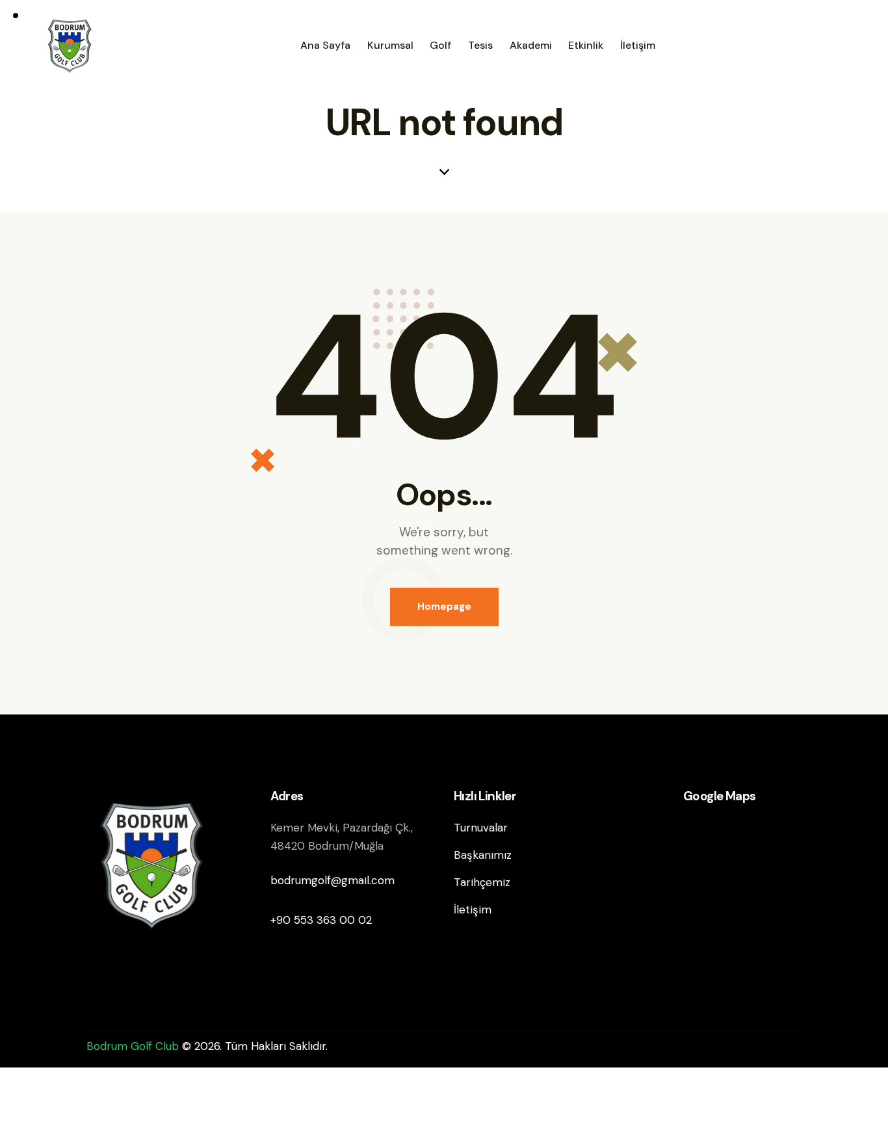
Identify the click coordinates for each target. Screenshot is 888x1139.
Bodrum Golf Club (134, 1046)
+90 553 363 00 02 (321, 920)
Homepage (444, 606)
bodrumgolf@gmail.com (332, 880)
